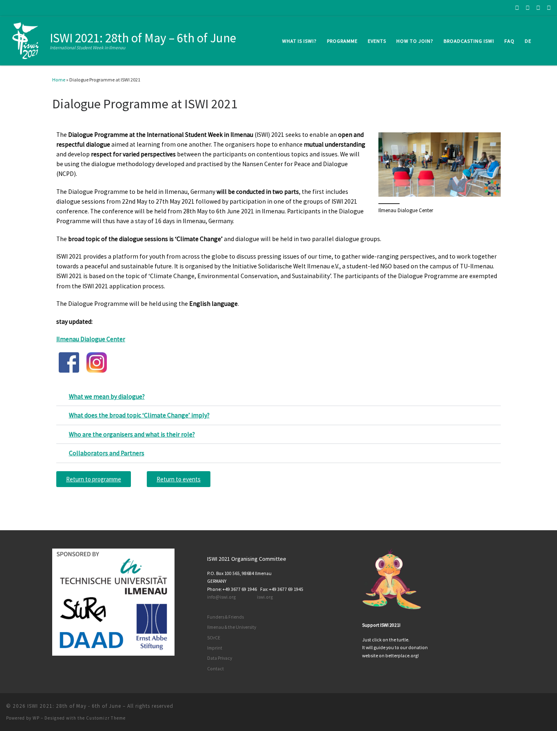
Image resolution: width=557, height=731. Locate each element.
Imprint (214, 648)
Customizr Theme (106, 718)
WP (36, 718)
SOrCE (213, 638)
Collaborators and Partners (106, 453)
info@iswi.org (221, 597)
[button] (278, 396)
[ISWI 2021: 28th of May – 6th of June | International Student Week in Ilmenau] (26, 39)
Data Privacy (219, 658)
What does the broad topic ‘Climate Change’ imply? (139, 415)
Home (58, 80)
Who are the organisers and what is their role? (132, 434)
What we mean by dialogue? (107, 396)
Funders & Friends (225, 617)
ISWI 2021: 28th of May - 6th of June (74, 705)
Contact (215, 669)
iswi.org (265, 597)
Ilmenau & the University (231, 627)
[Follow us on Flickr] (549, 8)
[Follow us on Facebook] (517, 8)
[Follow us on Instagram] (528, 8)
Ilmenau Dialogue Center (90, 339)
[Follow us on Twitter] (538, 8)
